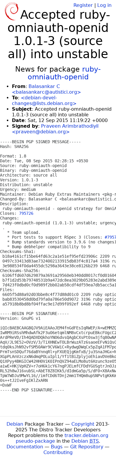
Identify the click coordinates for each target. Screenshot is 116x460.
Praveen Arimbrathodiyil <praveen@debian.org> (55, 129)
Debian (15, 424)
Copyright (82, 424)
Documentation (25, 447)
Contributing (58, 452)
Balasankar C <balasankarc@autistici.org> (46, 89)
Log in (104, 5)
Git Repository (86, 447)
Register (83, 5)
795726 (26, 213)
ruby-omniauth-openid (64, 73)
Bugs (56, 447)
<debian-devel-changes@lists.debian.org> (44, 100)
